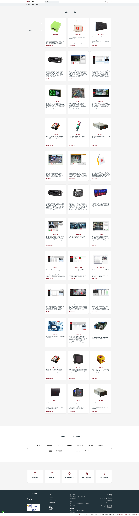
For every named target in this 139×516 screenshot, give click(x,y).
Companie (51, 497)
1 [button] (69, 455)
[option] (69, 448)
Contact (104, 1)
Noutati (50, 496)
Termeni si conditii (52, 500)
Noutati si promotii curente (63, 514)
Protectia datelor (52, 502)
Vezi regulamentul (101, 514)
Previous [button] (27, 449)
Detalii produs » (49, 45)
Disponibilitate (30, 21)
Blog (50, 494)
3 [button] (72, 455)
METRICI (30, 30)
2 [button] (70, 455)
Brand (28, 28)
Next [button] (111, 449)
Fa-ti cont (109, 514)
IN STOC (30, 23)
